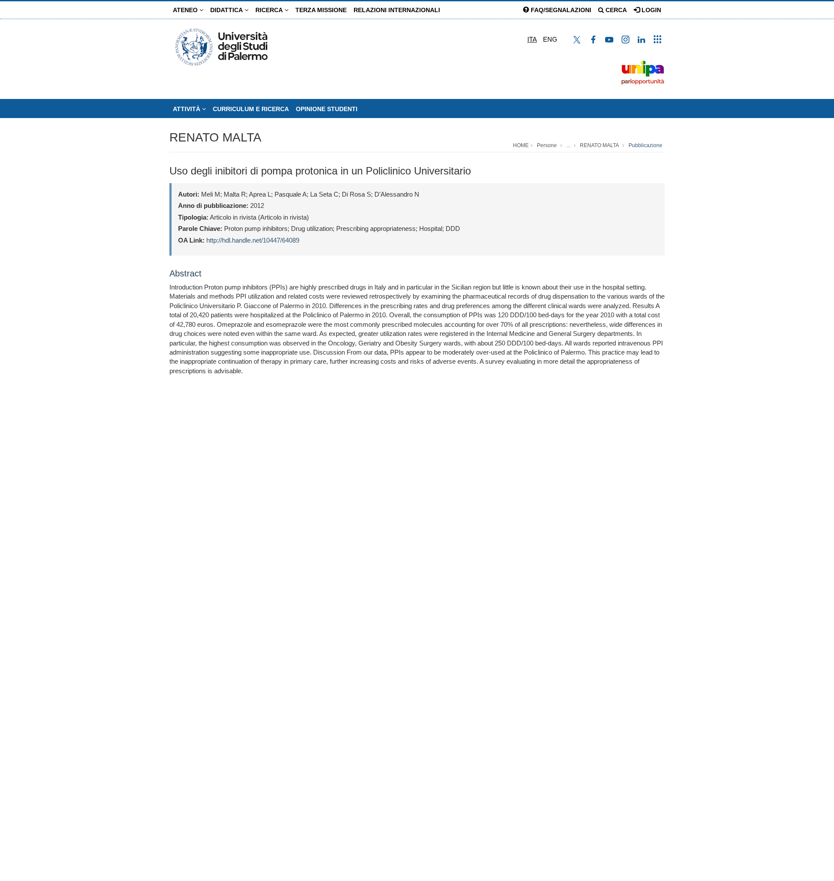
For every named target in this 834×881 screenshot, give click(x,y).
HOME (521, 145)
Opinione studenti (326, 108)
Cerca (615, 10)
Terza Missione (321, 10)
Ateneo (186, 10)
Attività (187, 108)
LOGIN (650, 10)
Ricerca (270, 10)
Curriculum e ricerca (251, 108)
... (568, 145)
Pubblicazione (645, 145)
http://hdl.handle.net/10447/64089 (252, 240)
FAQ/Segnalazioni (560, 10)
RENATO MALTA (215, 137)
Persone (547, 145)
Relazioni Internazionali (397, 10)
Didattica (227, 10)
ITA (532, 39)
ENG (550, 39)
